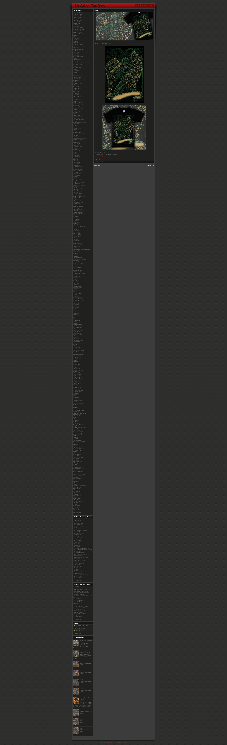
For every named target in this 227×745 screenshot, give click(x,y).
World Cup (83, 651)
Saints (82, 670)
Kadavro (82, 710)
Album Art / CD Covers (81, 625)
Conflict (82, 680)
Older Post (97, 165)
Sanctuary (83, 661)
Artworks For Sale (100, 161)
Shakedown (83, 689)
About (144, 5)
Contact (150, 5)
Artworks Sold (79, 630)
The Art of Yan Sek (89, 5)
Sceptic (82, 719)
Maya (81, 728)
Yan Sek (124, 742)
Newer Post (151, 165)
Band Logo (78, 633)
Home (137, 5)
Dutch (97, 10)
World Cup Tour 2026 (86, 640)
